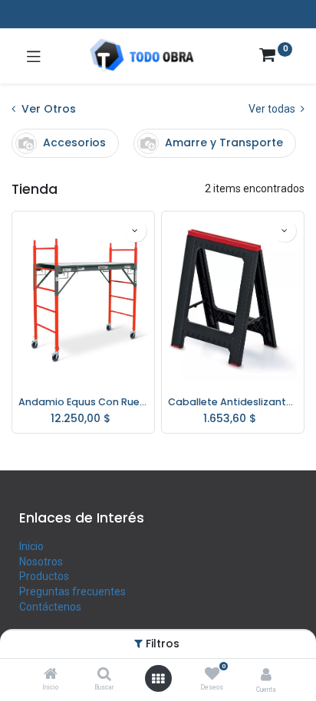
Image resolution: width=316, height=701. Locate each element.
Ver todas (273, 109)
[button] (134, 230)
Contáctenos (50, 607)
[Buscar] (104, 675)
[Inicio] (51, 675)
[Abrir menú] (158, 679)
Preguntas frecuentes (72, 591)
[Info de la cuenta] (266, 674)
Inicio (31, 546)
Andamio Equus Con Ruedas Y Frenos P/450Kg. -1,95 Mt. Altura (83, 401)
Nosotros (41, 561)
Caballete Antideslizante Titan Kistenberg (233, 401)
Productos (44, 576)
